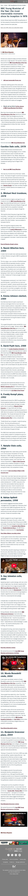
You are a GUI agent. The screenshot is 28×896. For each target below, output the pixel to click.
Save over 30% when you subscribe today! (12, 27)
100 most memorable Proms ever (12, 80)
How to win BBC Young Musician (12, 169)
